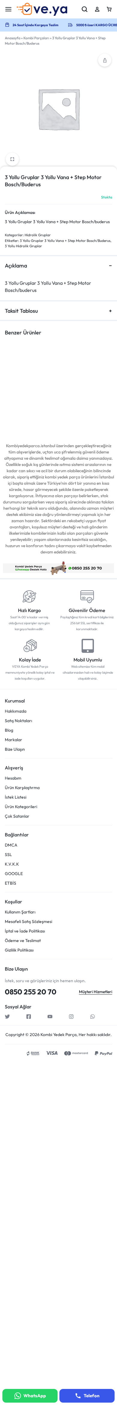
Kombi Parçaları (36, 38)
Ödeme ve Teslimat (23, 940)
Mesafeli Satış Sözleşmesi (28, 921)
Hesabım (13, 778)
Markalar (13, 739)
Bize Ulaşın (15, 749)
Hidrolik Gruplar (38, 235)
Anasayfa (12, 38)
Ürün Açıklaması (20, 212)
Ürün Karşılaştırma (22, 787)
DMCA (11, 845)
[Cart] (109, 9)
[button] (104, 60)
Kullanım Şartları (20, 912)
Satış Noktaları (18, 720)
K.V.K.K (12, 864)
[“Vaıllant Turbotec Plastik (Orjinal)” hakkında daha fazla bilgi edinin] (81, 384)
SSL (8, 854)
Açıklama (16, 265)
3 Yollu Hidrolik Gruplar (23, 246)
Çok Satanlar (17, 816)
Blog (9, 730)
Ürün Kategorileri (21, 806)
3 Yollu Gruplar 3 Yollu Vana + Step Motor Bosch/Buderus (65, 240)
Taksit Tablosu (21, 310)
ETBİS (10, 883)
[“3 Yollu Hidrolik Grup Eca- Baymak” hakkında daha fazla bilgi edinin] (25, 384)
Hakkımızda (15, 711)
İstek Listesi (15, 797)
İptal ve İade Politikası (25, 931)
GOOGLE (14, 873)
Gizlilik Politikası (19, 950)
